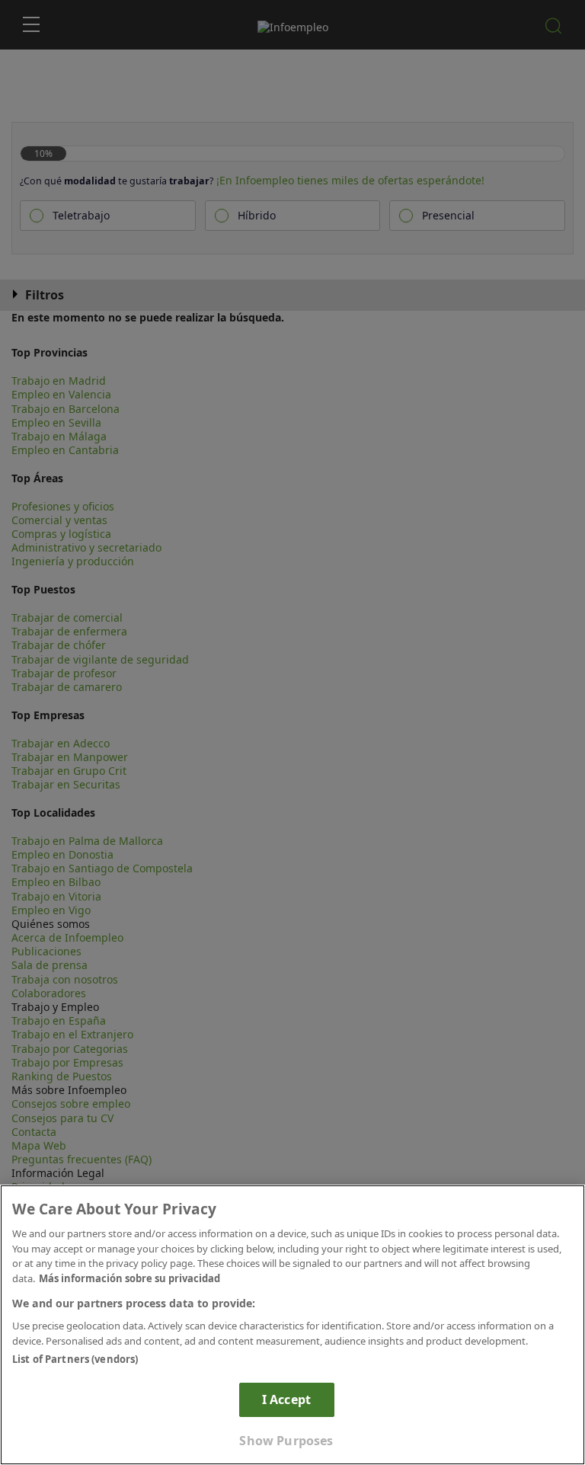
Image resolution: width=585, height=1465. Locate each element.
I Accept (286, 1399)
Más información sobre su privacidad (129, 1278)
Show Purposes (286, 1440)
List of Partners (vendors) (75, 1359)
